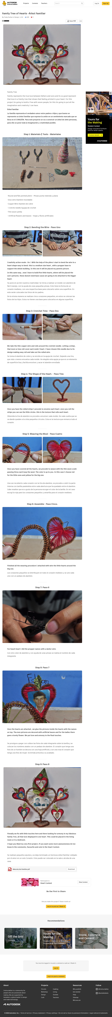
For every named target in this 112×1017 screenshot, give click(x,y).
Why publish (77, 989)
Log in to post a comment (56, 976)
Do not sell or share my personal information (73, 1013)
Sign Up (105, 3)
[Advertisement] (99, 118)
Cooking (55, 989)
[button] (80, 21)
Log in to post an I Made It (56, 906)
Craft (42, 997)
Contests (35, 3)
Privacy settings (51, 1013)
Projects (26, 3)
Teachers (44, 3)
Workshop (44, 992)
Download (71, 869)
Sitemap (75, 997)
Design (16, 17)
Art (22, 17)
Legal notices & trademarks (99, 1013)
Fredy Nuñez (8, 17)
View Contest (83, 882)
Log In (97, 3)
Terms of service (26, 1013)
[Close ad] (110, 93)
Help (74, 995)
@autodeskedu (103, 993)
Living (55, 992)
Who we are (76, 1000)
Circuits (43, 989)
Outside (55, 995)
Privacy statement (39, 1013)
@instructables (103, 989)
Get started (76, 992)
